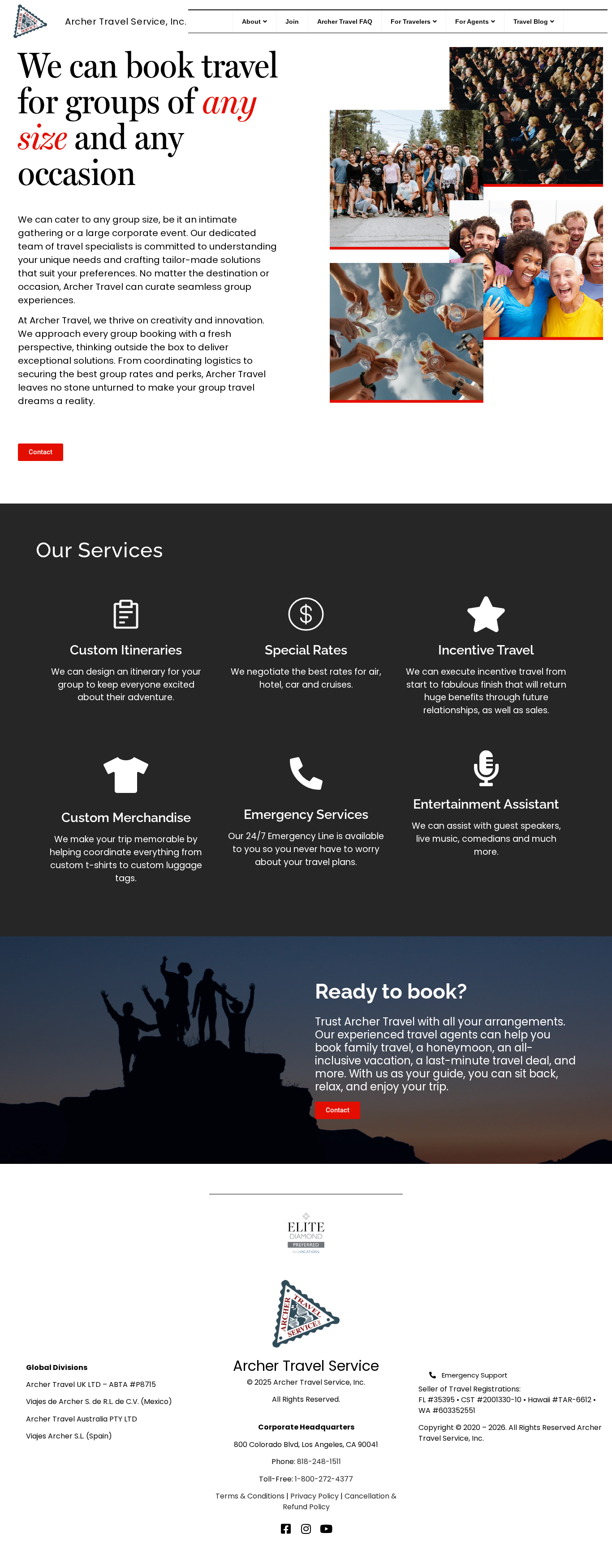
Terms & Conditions (249, 1496)
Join (292, 21)
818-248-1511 (319, 1461)
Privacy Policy (314, 1496)
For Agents (472, 21)
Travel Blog (530, 21)
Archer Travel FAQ (344, 21)
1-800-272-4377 (324, 1479)
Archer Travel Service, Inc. (125, 21)
